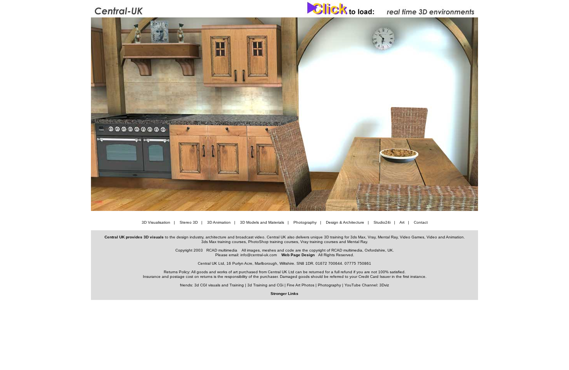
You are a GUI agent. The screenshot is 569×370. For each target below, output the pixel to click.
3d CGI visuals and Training (219, 285)
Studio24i (382, 222)
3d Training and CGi (265, 285)
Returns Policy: (177, 272)
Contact (421, 222)
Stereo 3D (189, 222)
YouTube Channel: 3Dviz (366, 285)
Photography (305, 222)
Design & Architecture (345, 222)
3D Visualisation (156, 222)
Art (401, 222)
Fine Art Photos (300, 285)
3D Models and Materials (262, 222)
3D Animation (219, 222)
